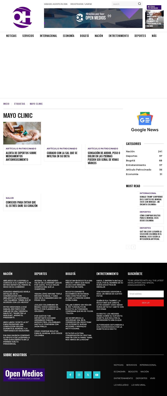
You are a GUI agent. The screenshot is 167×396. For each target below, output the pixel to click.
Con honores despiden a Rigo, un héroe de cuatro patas (109, 294)
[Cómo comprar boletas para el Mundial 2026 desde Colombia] (131, 216)
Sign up (146, 303)
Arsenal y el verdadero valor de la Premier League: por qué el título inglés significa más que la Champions (48, 285)
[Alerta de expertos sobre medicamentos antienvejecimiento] (22, 133)
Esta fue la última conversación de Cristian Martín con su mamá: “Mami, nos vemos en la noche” (79, 336)
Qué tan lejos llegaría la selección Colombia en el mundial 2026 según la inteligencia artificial (151, 235)
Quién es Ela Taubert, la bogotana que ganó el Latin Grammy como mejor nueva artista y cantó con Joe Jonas (110, 305)
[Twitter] (87, 374)
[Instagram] (79, 374)
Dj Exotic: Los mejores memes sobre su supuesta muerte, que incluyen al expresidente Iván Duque (109, 317)
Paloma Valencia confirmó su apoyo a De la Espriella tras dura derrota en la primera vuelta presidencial (16, 339)
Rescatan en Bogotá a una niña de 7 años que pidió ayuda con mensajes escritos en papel (79, 284)
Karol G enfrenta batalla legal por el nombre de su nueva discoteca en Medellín (110, 284)
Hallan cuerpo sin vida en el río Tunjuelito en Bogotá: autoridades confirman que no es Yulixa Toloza (79, 309)
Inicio (6, 103)
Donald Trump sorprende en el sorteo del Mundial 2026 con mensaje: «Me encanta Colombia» (151, 200)
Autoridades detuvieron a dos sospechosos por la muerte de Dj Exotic (110, 327)
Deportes (145, 212)
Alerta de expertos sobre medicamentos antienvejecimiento (21, 156)
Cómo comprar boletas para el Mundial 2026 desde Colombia (150, 218)
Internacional (148, 193)
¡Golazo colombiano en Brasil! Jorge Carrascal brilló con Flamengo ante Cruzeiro (47, 308)
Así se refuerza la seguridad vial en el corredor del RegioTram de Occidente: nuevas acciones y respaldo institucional (78, 323)
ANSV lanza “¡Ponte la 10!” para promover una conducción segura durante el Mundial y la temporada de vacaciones (16, 326)
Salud (10, 198)
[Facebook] (70, 374)
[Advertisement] (83, 65)
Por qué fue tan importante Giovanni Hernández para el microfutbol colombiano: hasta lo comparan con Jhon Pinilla (47, 321)
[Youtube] (96, 374)
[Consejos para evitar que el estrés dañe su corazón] (22, 182)
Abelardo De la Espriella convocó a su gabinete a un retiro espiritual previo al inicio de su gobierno (17, 284)
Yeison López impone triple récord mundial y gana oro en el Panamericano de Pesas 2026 (48, 297)
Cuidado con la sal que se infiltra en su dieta (62, 154)
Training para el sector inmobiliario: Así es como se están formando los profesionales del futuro (154, 19)
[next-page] (133, 247)
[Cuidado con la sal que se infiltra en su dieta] (63, 133)
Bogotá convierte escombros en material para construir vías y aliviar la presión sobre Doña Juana (78, 296)
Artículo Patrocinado (153, 7)
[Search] (139, 3)
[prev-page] (128, 247)
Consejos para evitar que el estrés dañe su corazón (22, 204)
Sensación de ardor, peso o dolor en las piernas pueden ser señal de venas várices (104, 158)
